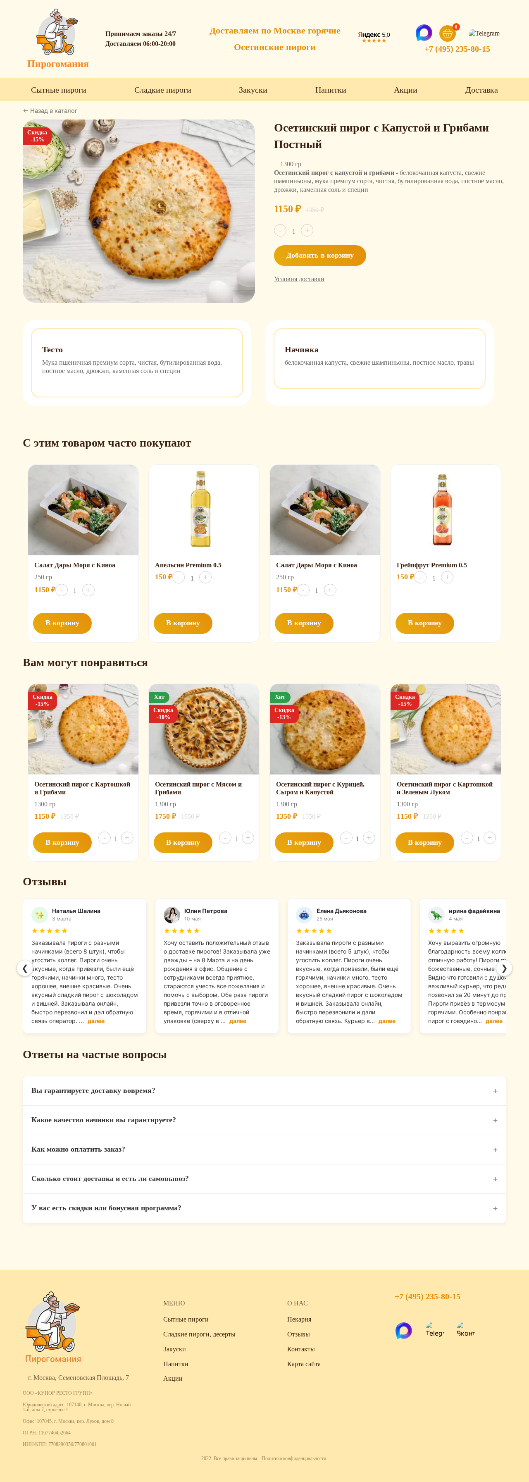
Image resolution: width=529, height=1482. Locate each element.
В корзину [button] (62, 623)
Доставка (481, 89)
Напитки (330, 89)
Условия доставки (299, 278)
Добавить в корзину (320, 255)
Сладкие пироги (162, 89)
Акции (405, 89)
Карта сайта (304, 1363)
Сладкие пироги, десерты (199, 1334)
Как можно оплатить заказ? (264, 1149)
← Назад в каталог (50, 111)
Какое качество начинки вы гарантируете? (264, 1120)
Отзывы (298, 1334)
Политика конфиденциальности (294, 1458)
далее (96, 1020)
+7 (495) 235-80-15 (457, 48)
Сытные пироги (58, 89)
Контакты (301, 1349)
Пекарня (299, 1319)
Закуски (253, 89)
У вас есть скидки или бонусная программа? (264, 1208)
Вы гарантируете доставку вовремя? (264, 1090)
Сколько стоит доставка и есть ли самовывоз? (264, 1178)
